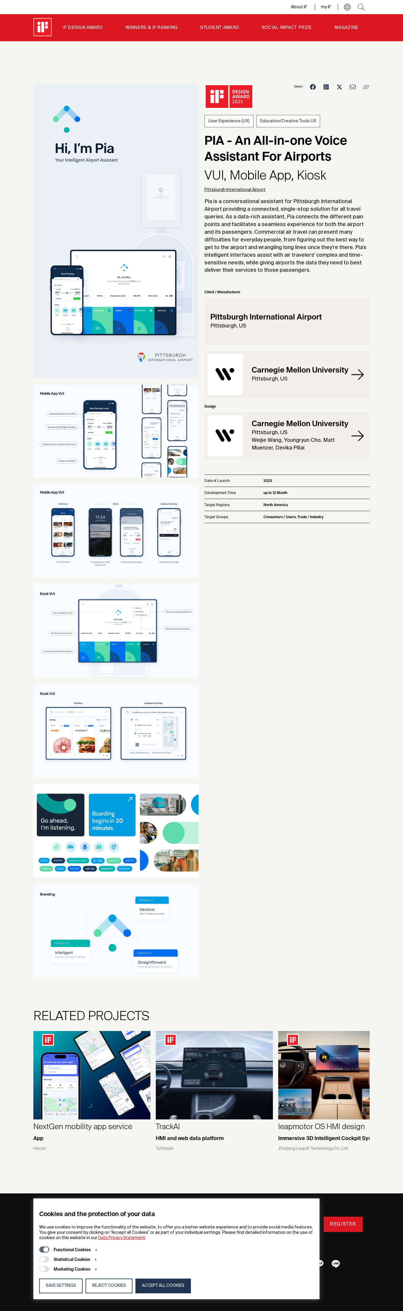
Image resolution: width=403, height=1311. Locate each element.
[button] (347, 7)
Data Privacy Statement (121, 1238)
